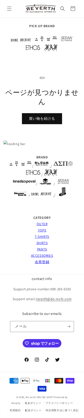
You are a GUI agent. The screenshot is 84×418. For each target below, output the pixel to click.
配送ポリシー (33, 410)
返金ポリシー (33, 403)
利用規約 (15, 410)
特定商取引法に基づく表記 (62, 410)
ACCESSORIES (42, 255)
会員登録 (42, 262)
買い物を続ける (42, 118)
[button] (9, 9)
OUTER (42, 224)
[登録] (68, 326)
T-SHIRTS (42, 236)
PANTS (42, 249)
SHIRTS (42, 243)
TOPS (42, 230)
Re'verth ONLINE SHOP (39, 397)
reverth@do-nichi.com (53, 299)
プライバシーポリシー (59, 403)
